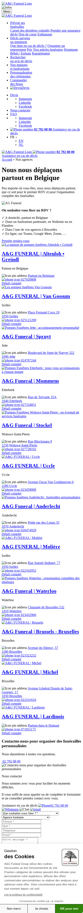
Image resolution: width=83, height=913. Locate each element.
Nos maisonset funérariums (19, 66)
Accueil (7, 159)
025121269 (28, 320)
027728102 (28, 449)
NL (21, 144)
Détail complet (11, 283)
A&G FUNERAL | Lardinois (33, 716)
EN (21, 141)
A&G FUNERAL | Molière (31, 546)
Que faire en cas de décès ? (28, 46)
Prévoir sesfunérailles (17, 24)
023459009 (28, 489)
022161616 (28, 700)
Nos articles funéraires (48, 49)
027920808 (28, 279)
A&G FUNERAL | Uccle (28, 465)
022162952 (28, 570)
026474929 (28, 530)
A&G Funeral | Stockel (27, 425)
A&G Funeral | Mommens (30, 381)
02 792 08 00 (11, 761)
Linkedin (25, 102)
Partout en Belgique (41, 275)
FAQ (13, 114)
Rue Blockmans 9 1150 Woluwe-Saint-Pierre (27, 443)
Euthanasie (44, 34)
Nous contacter (20, 110)
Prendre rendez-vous (15, 241)
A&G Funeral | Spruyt (26, 336)
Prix (29, 49)
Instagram (25, 99)
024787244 (28, 360)
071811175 (28, 729)
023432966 (28, 615)
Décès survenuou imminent (20, 40)
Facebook (25, 106)
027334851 (28, 405)
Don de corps (28, 34)
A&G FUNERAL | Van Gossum (36, 296)
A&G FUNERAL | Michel (30, 672)
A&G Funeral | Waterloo (29, 591)
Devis (25, 88)
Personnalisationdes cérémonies (21, 74)
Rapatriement (41, 53)
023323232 (28, 655)
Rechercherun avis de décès (21, 59)
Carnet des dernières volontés (30, 30)
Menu (6, 11)
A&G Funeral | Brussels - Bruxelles (40, 631)
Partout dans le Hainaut (43, 725)
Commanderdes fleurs (18, 82)
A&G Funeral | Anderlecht (31, 506)
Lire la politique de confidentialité (23, 894)
